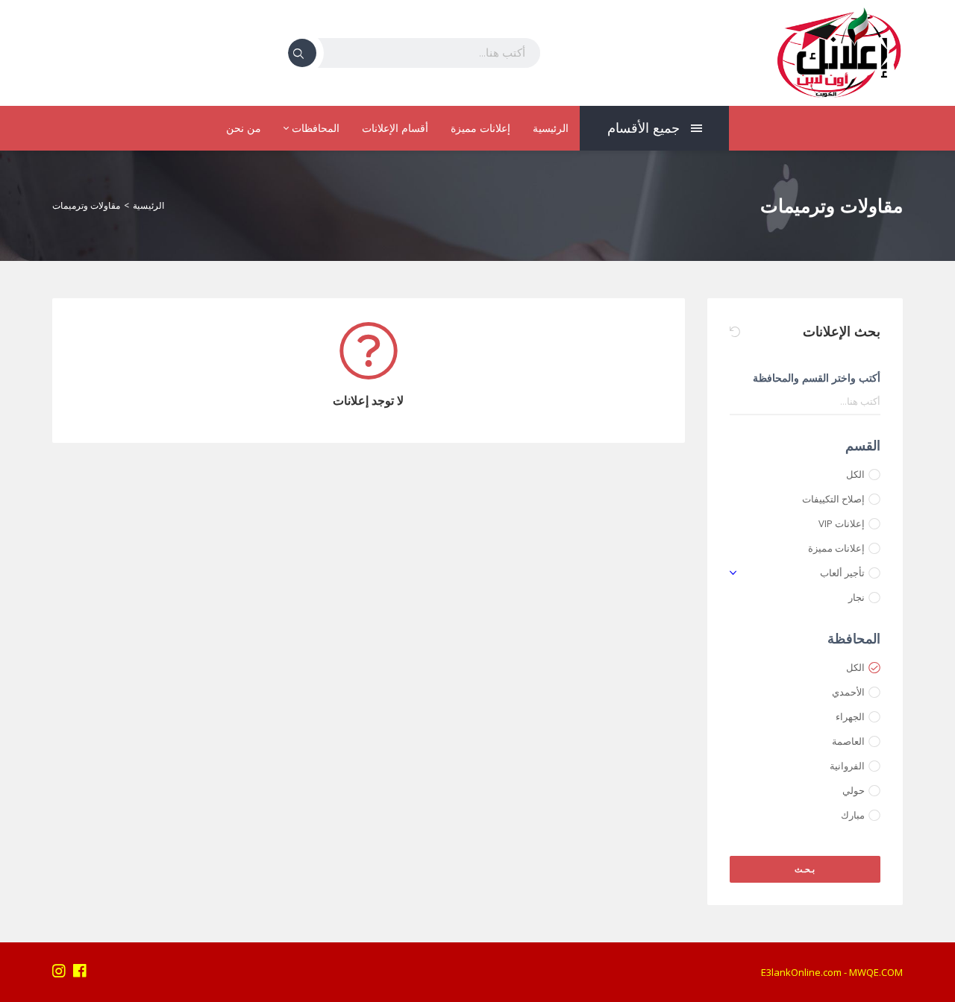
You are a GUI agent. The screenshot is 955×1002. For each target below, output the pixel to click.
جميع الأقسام (643, 127)
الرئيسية (551, 128)
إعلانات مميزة (480, 128)
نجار (856, 597)
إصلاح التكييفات (833, 498)
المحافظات (314, 128)
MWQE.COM (876, 972)
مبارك (853, 815)
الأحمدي (848, 692)
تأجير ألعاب (842, 572)
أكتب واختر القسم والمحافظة (816, 378)
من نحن (243, 128)
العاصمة (848, 741)
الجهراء (850, 716)
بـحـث (805, 869)
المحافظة (853, 638)
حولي (853, 790)
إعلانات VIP (841, 523)
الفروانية (847, 765)
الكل (855, 474)
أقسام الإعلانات (395, 128)
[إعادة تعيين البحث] (735, 332)
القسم (862, 445)
